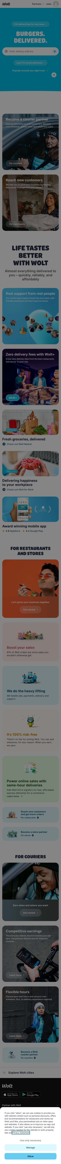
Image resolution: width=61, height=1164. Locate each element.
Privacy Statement (20, 1132)
